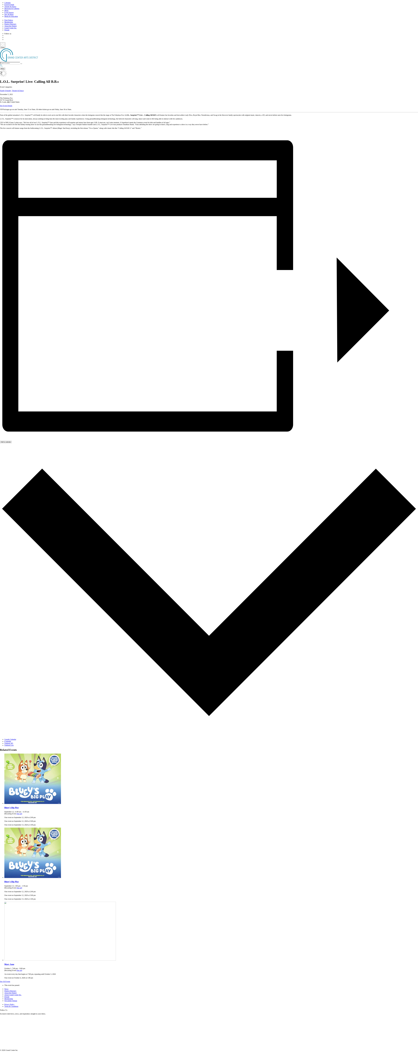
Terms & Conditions (11, 1006)
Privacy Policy (9, 1004)
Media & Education (11, 16)
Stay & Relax (9, 14)
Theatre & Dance (10, 7)
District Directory (10, 24)
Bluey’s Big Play (11, 807)
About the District (10, 26)
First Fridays (8, 20)
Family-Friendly (5, 91)
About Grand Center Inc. (13, 995)
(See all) (19, 814)
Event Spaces (9, 12)
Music (6, 10)
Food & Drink (9, 5)
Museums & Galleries (11, 8)
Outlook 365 (8, 743)
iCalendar (7, 741)
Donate (6, 30)
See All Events (5, 981)
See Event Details (6, 106)
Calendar (7, 3)
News (6, 989)
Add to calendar (6, 442)
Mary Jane (9, 964)
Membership (8, 22)
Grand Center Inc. (10, 28)
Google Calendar (10, 739)
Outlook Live (9, 745)
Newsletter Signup (10, 1001)
